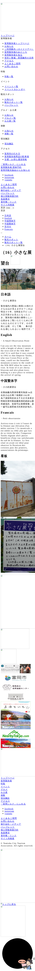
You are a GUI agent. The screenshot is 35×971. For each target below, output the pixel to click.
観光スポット (11, 239)
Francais (8, 229)
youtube (8, 180)
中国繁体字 (10, 224)
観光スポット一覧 (13, 242)
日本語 (7, 215)
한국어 (7, 226)
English (8, 218)
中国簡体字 (10, 221)
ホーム (7, 236)
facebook (8, 175)
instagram (9, 177)
